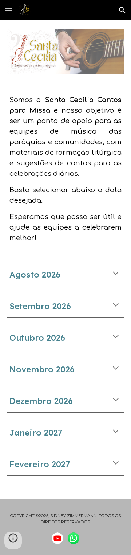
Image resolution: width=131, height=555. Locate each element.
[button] (8, 10)
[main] (65, 169)
